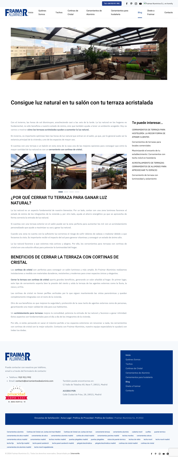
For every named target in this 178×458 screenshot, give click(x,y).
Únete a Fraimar (150, 12)
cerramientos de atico (40, 436)
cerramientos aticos (144, 436)
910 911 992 (24, 377)
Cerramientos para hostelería (119, 12)
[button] (18, 171)
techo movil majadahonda (43, 447)
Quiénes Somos (42, 12)
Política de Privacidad (83, 417)
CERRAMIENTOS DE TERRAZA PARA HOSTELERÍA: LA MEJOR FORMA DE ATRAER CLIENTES (148, 133)
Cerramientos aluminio (15, 432)
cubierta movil (137, 432)
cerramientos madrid (38, 439)
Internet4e (75, 453)
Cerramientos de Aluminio (138, 372)
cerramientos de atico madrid (17, 436)
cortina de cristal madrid (85, 436)
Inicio (30, 12)
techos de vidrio (134, 439)
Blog (140, 12)
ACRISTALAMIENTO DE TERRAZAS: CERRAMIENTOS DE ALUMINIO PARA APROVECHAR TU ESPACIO (149, 166)
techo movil (148, 439)
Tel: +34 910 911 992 (111, 3)
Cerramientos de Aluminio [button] (94, 12)
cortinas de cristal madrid (128, 443)
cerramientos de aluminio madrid (19, 447)
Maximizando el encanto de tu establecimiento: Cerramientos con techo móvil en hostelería (148, 154)
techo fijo (10, 443)
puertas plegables (97, 439)
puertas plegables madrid (78, 439)
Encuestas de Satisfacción (47, 417)
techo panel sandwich (41, 443)
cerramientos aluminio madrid (62, 436)
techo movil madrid (163, 439)
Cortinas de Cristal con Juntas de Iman (78, 432)
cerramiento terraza (103, 432)
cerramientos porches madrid (108, 436)
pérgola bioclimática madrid (105, 443)
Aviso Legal (66, 417)
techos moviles (128, 436)
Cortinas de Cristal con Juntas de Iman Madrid (43, 432)
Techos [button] (59, 12)
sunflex (148, 432)
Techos (129, 364)
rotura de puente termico (116, 439)
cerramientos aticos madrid (17, 439)
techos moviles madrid (57, 439)
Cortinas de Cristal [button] (73, 12)
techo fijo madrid (23, 443)
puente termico (159, 432)
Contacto (168, 12)
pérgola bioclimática (84, 443)
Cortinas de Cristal (134, 368)
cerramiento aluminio (121, 432)
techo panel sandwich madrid (63, 443)
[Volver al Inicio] (16, 12)
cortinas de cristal (147, 443)
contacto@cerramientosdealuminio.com (34, 381)
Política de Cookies (104, 417)
